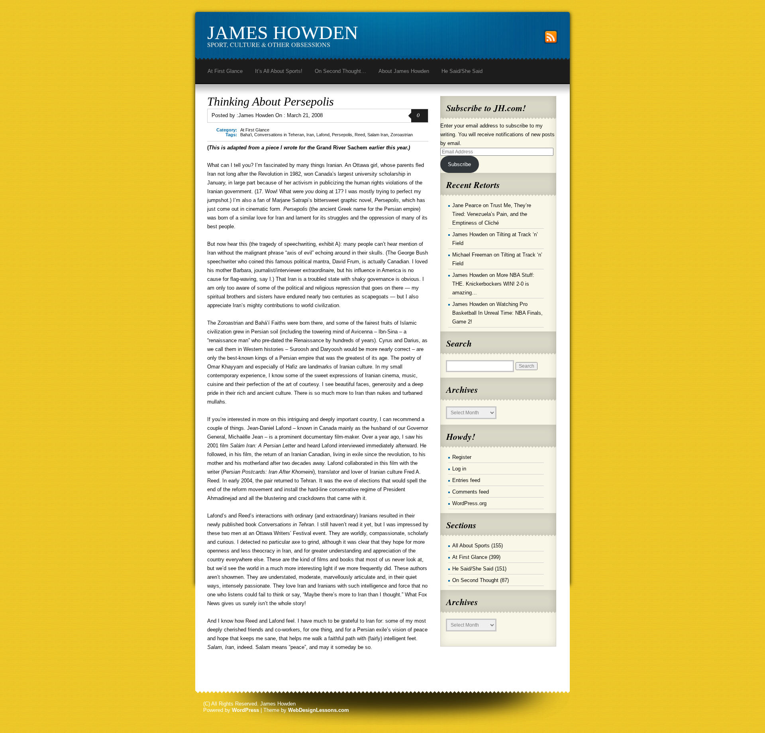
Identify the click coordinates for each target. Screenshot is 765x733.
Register (461, 457)
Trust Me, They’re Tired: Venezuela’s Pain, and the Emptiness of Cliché (491, 214)
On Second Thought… (340, 71)
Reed (360, 134)
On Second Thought (475, 580)
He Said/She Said (462, 71)
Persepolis (342, 134)
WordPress (245, 710)
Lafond (323, 134)
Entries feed (466, 480)
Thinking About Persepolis (270, 101)
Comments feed (470, 492)
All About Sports (471, 546)
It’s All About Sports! (278, 71)
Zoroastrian (401, 134)
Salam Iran (377, 134)
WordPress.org (469, 503)
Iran (310, 134)
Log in (459, 469)
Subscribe (459, 164)
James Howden (282, 32)
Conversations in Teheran (279, 134)
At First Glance (225, 71)
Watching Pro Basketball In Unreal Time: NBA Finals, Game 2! (497, 313)
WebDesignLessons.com (318, 710)
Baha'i (246, 134)
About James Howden (404, 71)
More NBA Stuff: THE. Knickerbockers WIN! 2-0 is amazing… (493, 284)
